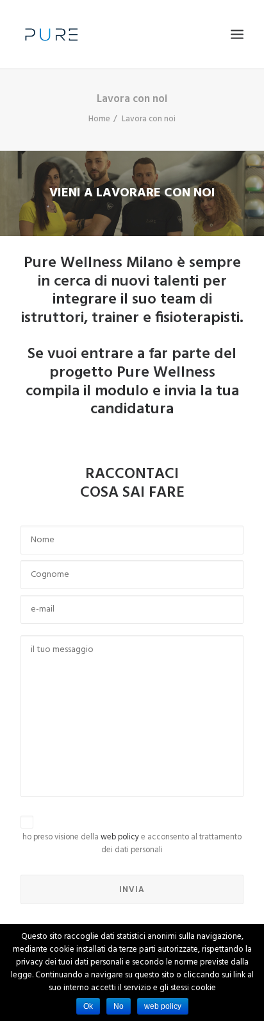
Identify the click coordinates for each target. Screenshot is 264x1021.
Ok (88, 1006)
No (118, 1006)
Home (99, 119)
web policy (120, 837)
